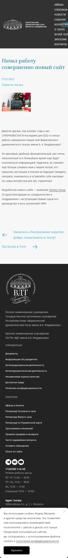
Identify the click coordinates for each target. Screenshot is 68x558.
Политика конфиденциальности (23, 388)
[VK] (15, 462)
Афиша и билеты (14, 405)
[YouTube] (21, 462)
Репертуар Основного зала (20, 411)
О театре (59, 29)
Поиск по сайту (13, 451)
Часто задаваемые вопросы (20, 440)
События (60, 19)
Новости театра (12, 85)
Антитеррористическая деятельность (26, 371)
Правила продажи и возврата (21, 434)
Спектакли (61, 9)
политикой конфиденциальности (37, 541)
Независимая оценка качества (22, 376)
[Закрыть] (64, 511)
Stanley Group (57, 190)
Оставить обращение (17, 445)
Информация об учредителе (21, 359)
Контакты (60, 44)
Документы (11, 353)
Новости (60, 14)
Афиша (58, 4)
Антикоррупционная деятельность (24, 365)
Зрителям (60, 39)
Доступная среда (14, 382)
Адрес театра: (13, 500)
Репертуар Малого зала (18, 417)
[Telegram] (8, 462)
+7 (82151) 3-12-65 (15, 469)
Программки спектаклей (19, 428)
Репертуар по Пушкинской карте (23, 422)
